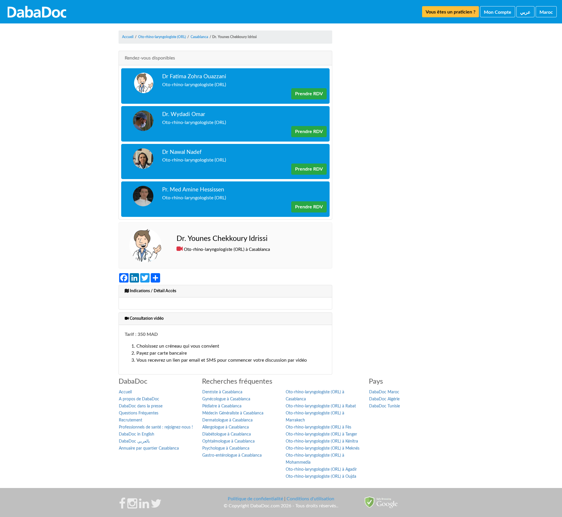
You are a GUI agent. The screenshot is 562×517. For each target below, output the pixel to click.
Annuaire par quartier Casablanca (149, 448)
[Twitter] (156, 506)
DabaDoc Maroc (384, 392)
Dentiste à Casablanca (222, 392)
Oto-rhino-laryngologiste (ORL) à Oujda (321, 477)
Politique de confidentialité (255, 498)
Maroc (546, 12)
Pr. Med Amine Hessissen (193, 190)
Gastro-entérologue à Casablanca (232, 455)
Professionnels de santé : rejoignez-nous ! (156, 427)
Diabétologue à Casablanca (226, 434)
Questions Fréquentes (138, 413)
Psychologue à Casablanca (225, 448)
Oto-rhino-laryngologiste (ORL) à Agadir (321, 469)
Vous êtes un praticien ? (450, 12)
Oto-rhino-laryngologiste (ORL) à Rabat (321, 406)
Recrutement (130, 420)
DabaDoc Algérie (384, 399)
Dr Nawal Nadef (182, 152)
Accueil (125, 392)
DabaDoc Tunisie (384, 406)
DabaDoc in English (136, 434)
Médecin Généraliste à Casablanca (232, 413)
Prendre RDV (309, 93)
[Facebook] (122, 506)
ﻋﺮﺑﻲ (525, 12)
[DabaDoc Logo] (37, 11)
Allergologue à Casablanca (225, 427)
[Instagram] (132, 506)
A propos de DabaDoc (139, 399)
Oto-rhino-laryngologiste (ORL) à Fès (318, 427)
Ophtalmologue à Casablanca (228, 441)
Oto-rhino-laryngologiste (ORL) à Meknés (322, 448)
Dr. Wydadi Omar (183, 114)
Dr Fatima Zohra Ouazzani (194, 76)
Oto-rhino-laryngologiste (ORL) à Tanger (321, 434)
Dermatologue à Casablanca (227, 420)
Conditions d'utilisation (310, 498)
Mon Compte (497, 12)
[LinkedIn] (144, 506)
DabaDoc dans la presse (140, 406)
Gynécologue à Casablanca (226, 399)
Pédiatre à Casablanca (221, 406)
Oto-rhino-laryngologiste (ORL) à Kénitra (322, 441)
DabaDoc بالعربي (134, 441)
